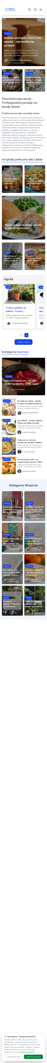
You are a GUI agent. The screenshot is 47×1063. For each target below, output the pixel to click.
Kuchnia (8, 33)
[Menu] (29, 9)
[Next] (26, 335)
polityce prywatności (27, 1052)
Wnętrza (7, 503)
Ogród (7, 252)
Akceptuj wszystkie (33, 1057)
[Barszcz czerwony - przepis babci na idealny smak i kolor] (23, 376)
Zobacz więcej (23, 342)
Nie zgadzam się (13, 1057)
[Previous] (21, 335)
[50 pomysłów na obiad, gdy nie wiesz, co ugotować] (23, 218)
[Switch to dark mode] (41, 9)
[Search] (35, 9)
